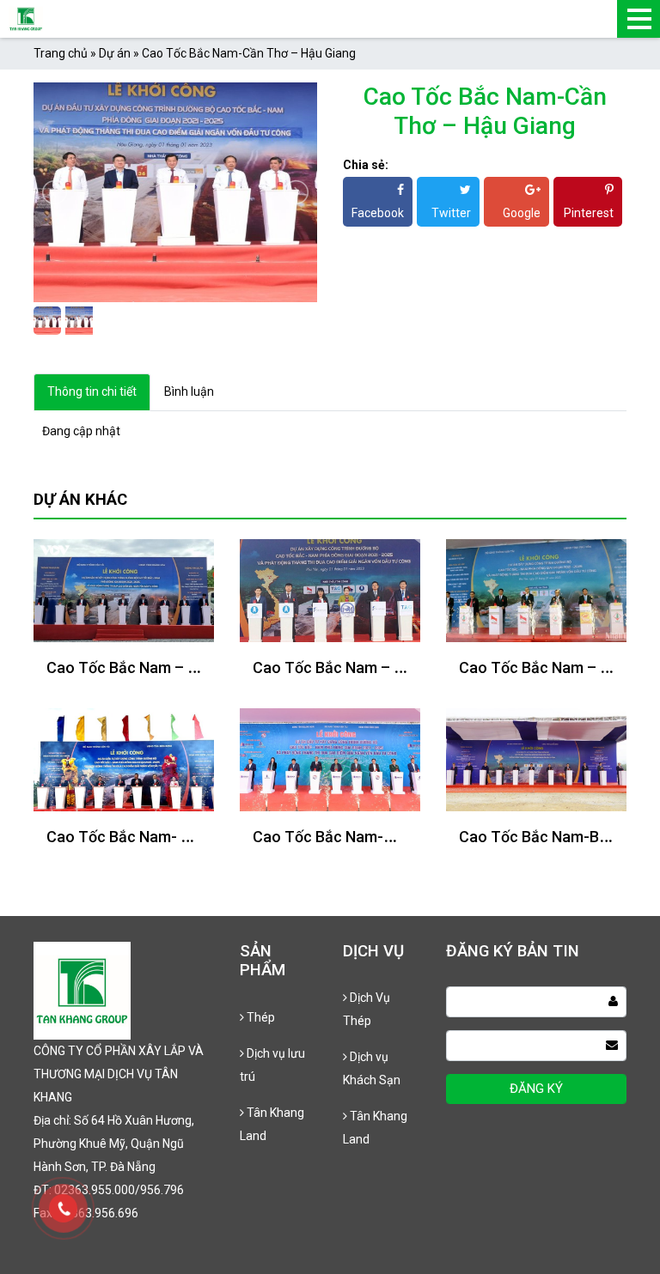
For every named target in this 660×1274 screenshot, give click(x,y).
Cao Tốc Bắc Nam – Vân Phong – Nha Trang (198, 667)
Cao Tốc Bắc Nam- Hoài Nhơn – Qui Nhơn (188, 837)
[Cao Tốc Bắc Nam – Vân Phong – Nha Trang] (124, 589)
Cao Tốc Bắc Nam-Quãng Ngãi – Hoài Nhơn (402, 837)
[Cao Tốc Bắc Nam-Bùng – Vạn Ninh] (536, 758)
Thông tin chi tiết (92, 391)
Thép (259, 1017)
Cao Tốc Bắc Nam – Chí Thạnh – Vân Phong (404, 667)
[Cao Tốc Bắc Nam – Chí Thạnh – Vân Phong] (330, 589)
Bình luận (189, 391)
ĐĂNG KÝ (536, 1088)
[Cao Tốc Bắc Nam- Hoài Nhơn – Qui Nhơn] (124, 758)
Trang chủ (61, 53)
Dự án (115, 53)
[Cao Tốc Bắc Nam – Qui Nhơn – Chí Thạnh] (536, 589)
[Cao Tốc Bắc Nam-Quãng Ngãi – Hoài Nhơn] (330, 758)
